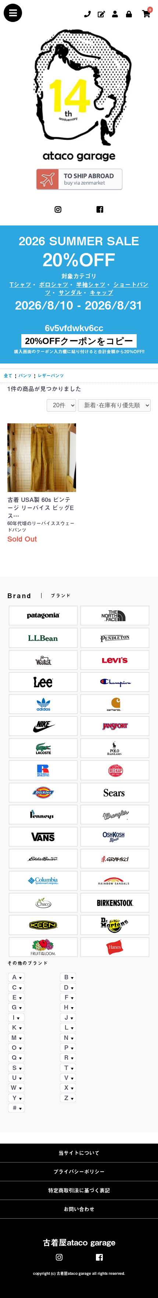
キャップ (101, 293)
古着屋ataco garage (79, 1243)
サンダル (70, 293)
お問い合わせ (79, 1209)
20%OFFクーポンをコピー (79, 341)
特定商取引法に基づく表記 (79, 1190)
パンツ (25, 375)
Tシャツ (20, 285)
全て (8, 375)
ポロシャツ (53, 285)
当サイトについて (79, 1153)
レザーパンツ (50, 375)
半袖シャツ (90, 285)
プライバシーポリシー (79, 1171)
